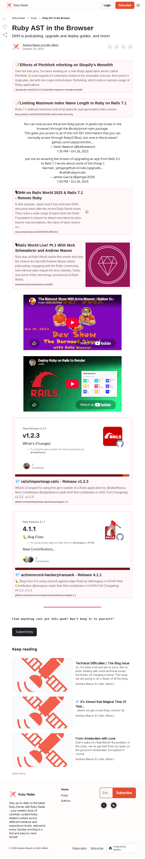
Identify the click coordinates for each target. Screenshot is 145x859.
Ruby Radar (18, 18)
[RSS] (114, 805)
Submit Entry (24, 631)
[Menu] (138, 5)
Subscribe (125, 5)
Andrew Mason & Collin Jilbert (40, 45)
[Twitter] (104, 805)
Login (107, 5)
